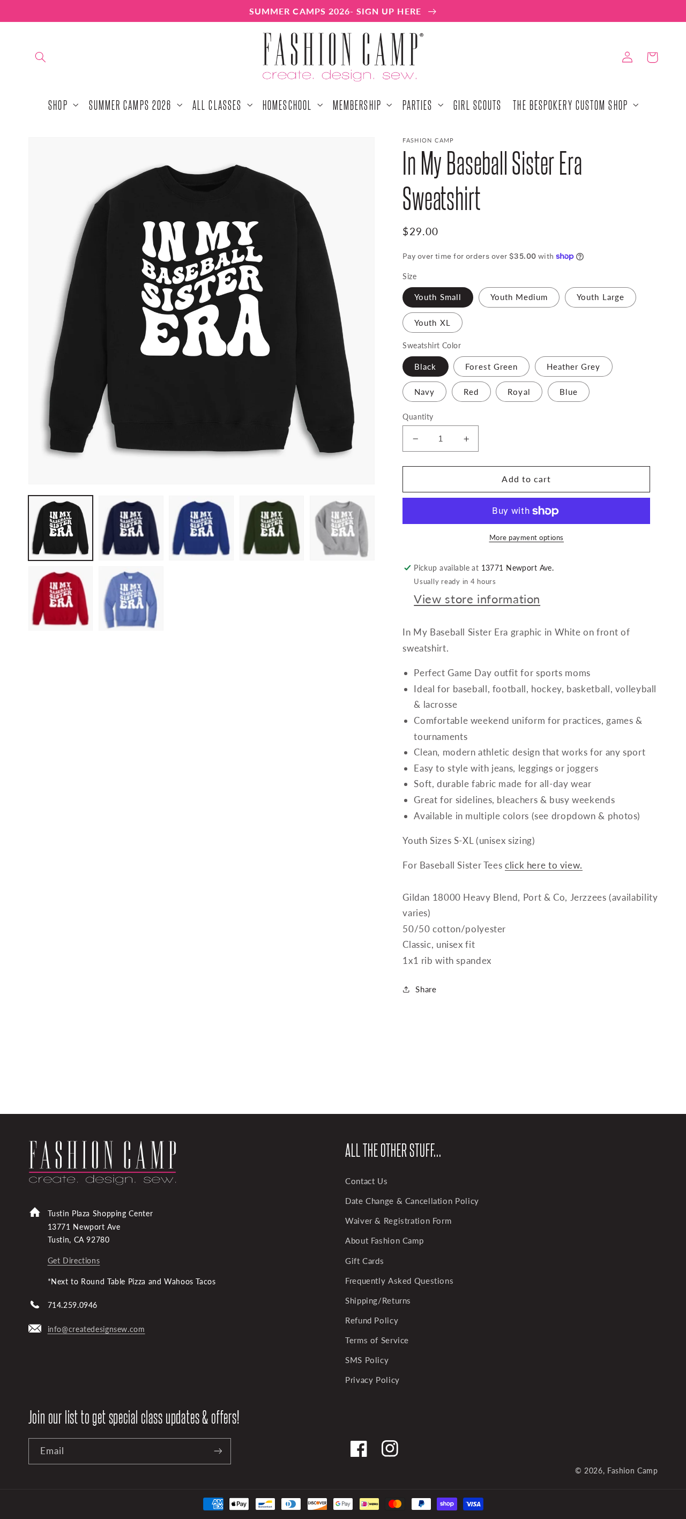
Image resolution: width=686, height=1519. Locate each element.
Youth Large (600, 297)
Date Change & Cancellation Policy (412, 1201)
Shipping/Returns (378, 1300)
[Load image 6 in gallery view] (60, 598)
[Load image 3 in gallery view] (201, 528)
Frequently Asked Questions (399, 1280)
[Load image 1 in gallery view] (60, 528)
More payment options (526, 538)
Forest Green (491, 366)
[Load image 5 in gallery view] (342, 528)
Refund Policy (371, 1320)
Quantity (417, 417)
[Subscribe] (217, 1451)
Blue (569, 391)
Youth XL (432, 322)
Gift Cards (364, 1261)
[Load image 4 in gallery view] (272, 528)
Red (471, 391)
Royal (519, 391)
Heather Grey (574, 366)
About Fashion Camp (384, 1240)
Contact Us (366, 1181)
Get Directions (74, 1260)
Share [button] (425, 989)
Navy (424, 391)
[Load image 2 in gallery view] (131, 528)
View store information (477, 599)
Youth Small (437, 297)
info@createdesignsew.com (96, 1329)
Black (425, 366)
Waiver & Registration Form (398, 1220)
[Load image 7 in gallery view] (131, 598)
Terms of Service (377, 1340)
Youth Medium (519, 297)
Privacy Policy (372, 1380)
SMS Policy (367, 1360)
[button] (40, 57)
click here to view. (544, 865)
